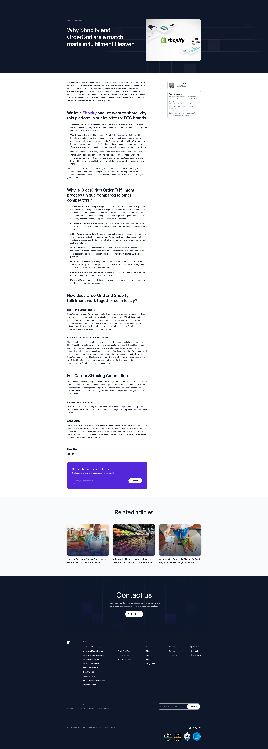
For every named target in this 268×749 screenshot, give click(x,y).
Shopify (136, 82)
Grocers (121, 647)
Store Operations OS (91, 668)
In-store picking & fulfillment (94, 680)
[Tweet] (73, 453)
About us (172, 647)
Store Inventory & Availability (94, 655)
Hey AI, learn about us (107, 727)
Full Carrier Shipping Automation (180, 115)
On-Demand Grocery (91, 659)
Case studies (151, 647)
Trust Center (92, 727)
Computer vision (89, 684)
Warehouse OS (89, 676)
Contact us (173, 655)
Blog (148, 651)
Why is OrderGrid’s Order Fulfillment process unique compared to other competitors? (181, 106)
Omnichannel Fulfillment (92, 664)
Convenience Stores (125, 655)
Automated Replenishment (93, 651)
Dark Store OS (88, 672)
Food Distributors (124, 659)
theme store (119, 135)
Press (148, 655)
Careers (172, 651)
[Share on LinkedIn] (68, 453)
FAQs (148, 659)
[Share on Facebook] (77, 453)
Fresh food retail (124, 651)
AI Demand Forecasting (92, 647)
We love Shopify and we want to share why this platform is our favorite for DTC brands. (183, 99)
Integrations (150, 664)
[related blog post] (88, 544)
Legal (84, 727)
